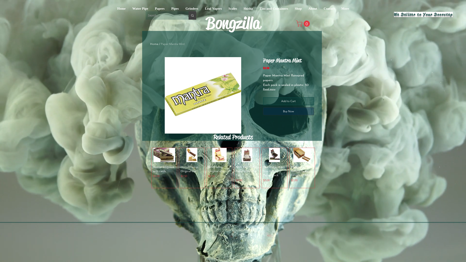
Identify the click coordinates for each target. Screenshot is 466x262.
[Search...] (192, 15)
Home (154, 44)
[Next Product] (320, 168)
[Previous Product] (146, 168)
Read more (269, 89)
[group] (233, 168)
